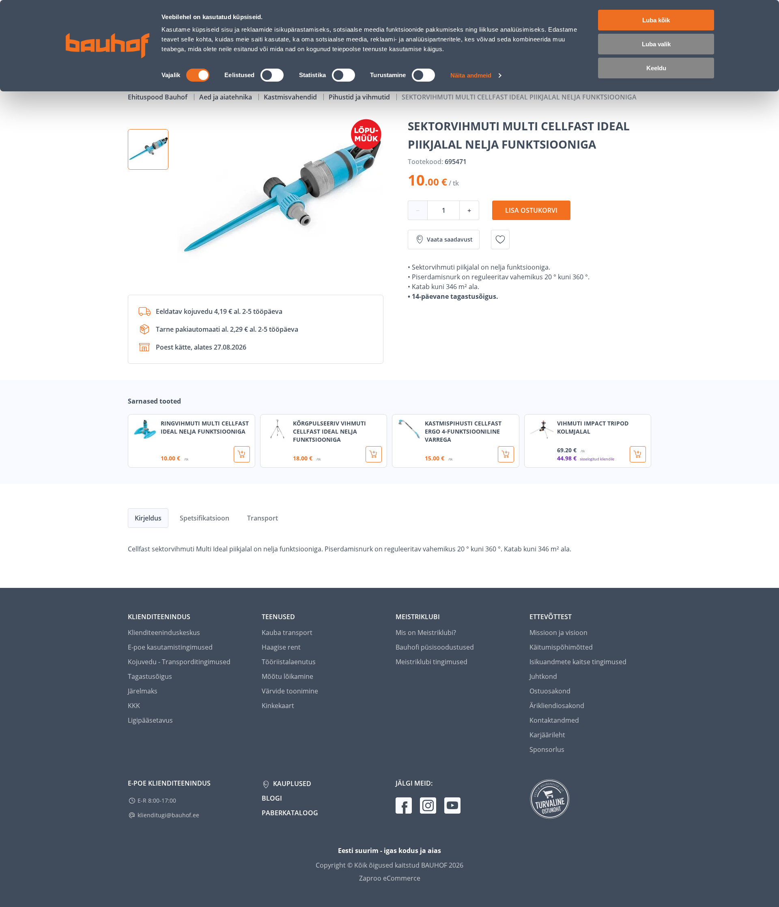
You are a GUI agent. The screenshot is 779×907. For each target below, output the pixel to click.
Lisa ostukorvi (531, 210)
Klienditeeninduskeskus (164, 632)
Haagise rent (281, 647)
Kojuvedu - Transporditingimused (179, 661)
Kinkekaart (278, 705)
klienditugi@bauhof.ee (168, 815)
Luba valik (656, 44)
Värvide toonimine (290, 691)
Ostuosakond (549, 691)
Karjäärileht (547, 734)
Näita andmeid (470, 75)
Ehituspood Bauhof (158, 97)
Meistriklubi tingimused (431, 661)
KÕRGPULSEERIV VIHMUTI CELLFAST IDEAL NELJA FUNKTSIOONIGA (329, 431)
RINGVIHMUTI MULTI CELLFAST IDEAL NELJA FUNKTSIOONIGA (205, 427)
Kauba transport (287, 632)
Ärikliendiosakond (556, 705)
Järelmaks (142, 691)
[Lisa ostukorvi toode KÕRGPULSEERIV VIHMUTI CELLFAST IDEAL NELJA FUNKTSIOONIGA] (374, 454)
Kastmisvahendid (291, 97)
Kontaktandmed (554, 720)
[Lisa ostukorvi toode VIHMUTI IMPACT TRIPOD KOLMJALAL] (638, 454)
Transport (262, 518)
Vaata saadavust (450, 239)
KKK (134, 705)
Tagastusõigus (150, 676)
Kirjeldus (148, 518)
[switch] (272, 75)
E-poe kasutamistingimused (170, 647)
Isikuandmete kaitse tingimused (577, 661)
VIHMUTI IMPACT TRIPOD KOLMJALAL (592, 427)
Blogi (272, 798)
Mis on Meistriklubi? (426, 632)
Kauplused (291, 783)
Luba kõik (656, 20)
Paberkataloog (290, 812)
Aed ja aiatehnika (226, 97)
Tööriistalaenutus (289, 661)
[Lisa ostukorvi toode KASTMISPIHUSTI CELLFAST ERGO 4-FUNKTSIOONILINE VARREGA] (506, 454)
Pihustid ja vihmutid (360, 97)
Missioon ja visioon (558, 632)
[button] (148, 149)
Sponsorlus (546, 749)
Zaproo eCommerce (389, 878)
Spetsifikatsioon (204, 518)
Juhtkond (543, 676)
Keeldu (656, 68)
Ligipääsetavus (150, 720)
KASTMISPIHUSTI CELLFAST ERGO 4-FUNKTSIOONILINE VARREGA (463, 431)
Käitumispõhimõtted (561, 647)
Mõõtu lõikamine (287, 676)
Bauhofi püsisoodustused (435, 647)
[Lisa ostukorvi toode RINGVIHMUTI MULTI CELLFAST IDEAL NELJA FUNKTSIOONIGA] (242, 454)
